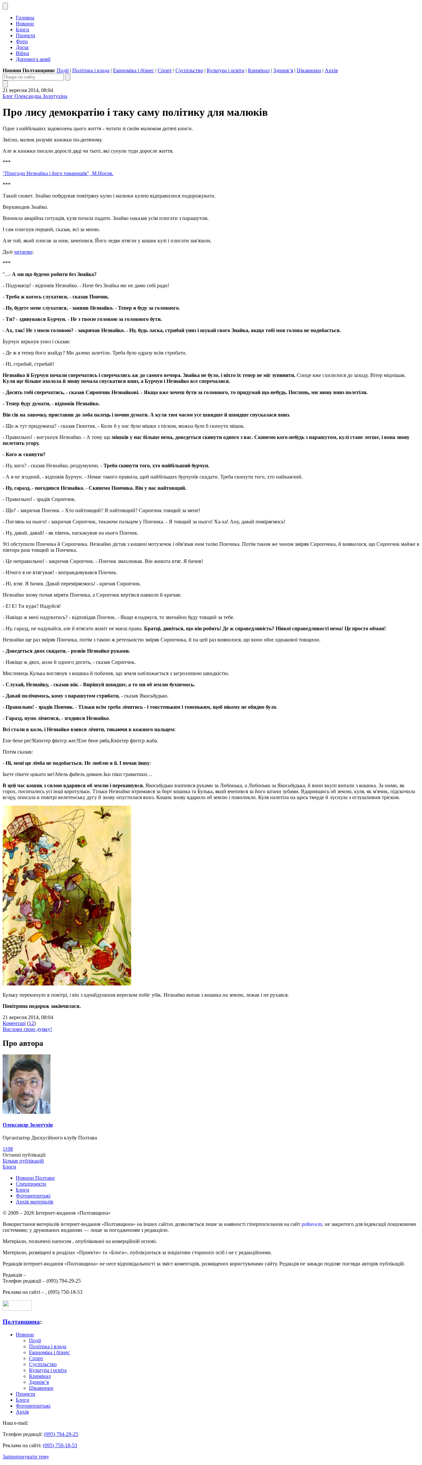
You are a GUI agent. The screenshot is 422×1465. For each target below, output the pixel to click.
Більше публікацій (23, 1161)
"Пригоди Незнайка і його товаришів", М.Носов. (58, 173)
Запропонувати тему (26, 1456)
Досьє (22, 47)
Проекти (25, 35)
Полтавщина (21, 1321)
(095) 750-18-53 (60, 1445)
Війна (22, 53)
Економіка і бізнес (133, 70)
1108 (8, 1149)
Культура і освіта (225, 70)
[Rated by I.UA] (17, 1309)
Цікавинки (309, 70)
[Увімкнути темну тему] (5, 6)
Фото (22, 41)
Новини (25, 23)
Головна (25, 17)
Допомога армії (33, 59)
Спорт (165, 70)
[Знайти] (67, 77)
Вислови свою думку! (27, 1029)
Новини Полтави (35, 1178)
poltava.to (312, 1224)
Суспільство (189, 70)
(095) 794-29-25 (61, 1434)
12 (31, 1023)
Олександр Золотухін (28, 1125)
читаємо (23, 252)
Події (63, 70)
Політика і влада (90, 70)
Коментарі (14, 1023)
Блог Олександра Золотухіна (35, 96)
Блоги (22, 29)
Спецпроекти (31, 1184)
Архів (331, 70)
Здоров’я (283, 70)
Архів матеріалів (34, 1201)
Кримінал (259, 70)
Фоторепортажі (33, 1196)
